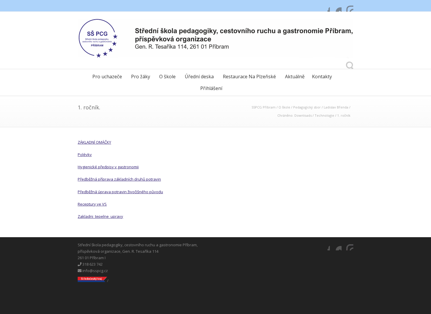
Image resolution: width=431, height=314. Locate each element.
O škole (167, 76)
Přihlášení (211, 88)
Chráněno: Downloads (294, 115)
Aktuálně (295, 76)
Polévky (85, 154)
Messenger (336, 6)
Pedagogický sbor (307, 107)
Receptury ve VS (92, 204)
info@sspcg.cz (95, 270)
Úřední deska (199, 76)
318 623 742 (92, 264)
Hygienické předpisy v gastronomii (108, 166)
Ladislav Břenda (336, 107)
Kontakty (322, 76)
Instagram (347, 6)
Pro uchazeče (107, 76)
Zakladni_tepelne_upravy (100, 216)
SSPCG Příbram (264, 107)
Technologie (324, 115)
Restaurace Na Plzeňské (249, 76)
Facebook (324, 6)
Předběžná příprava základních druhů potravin (119, 179)
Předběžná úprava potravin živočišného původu (120, 191)
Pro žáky (140, 76)
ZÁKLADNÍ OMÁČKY (94, 142)
